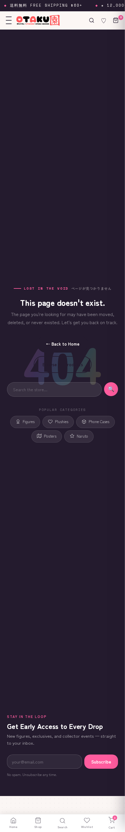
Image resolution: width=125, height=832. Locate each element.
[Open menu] (9, 20)
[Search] (91, 20)
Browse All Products (62, 364)
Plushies (61, 421)
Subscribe (101, 762)
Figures (29, 421)
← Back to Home (62, 344)
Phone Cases (99, 421)
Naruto (82, 436)
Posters (50, 436)
